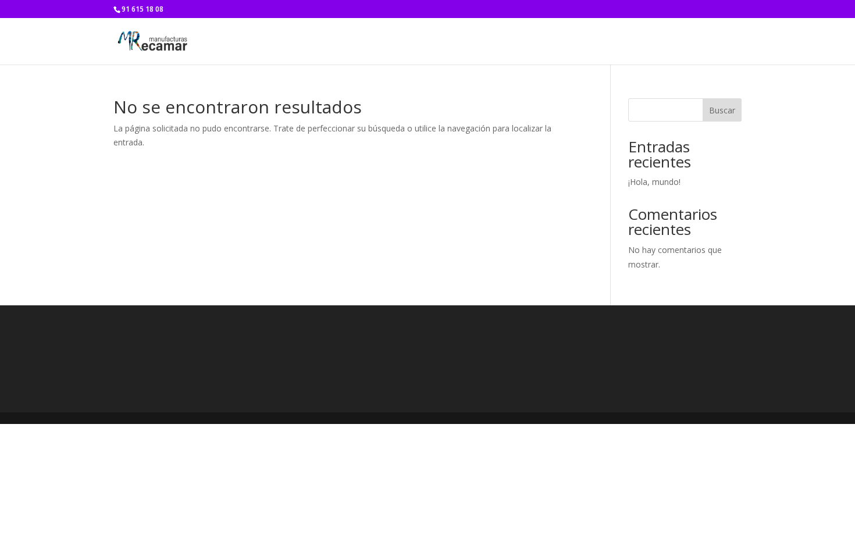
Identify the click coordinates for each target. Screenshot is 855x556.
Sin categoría (719, 41)
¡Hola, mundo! (654, 181)
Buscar (722, 110)
